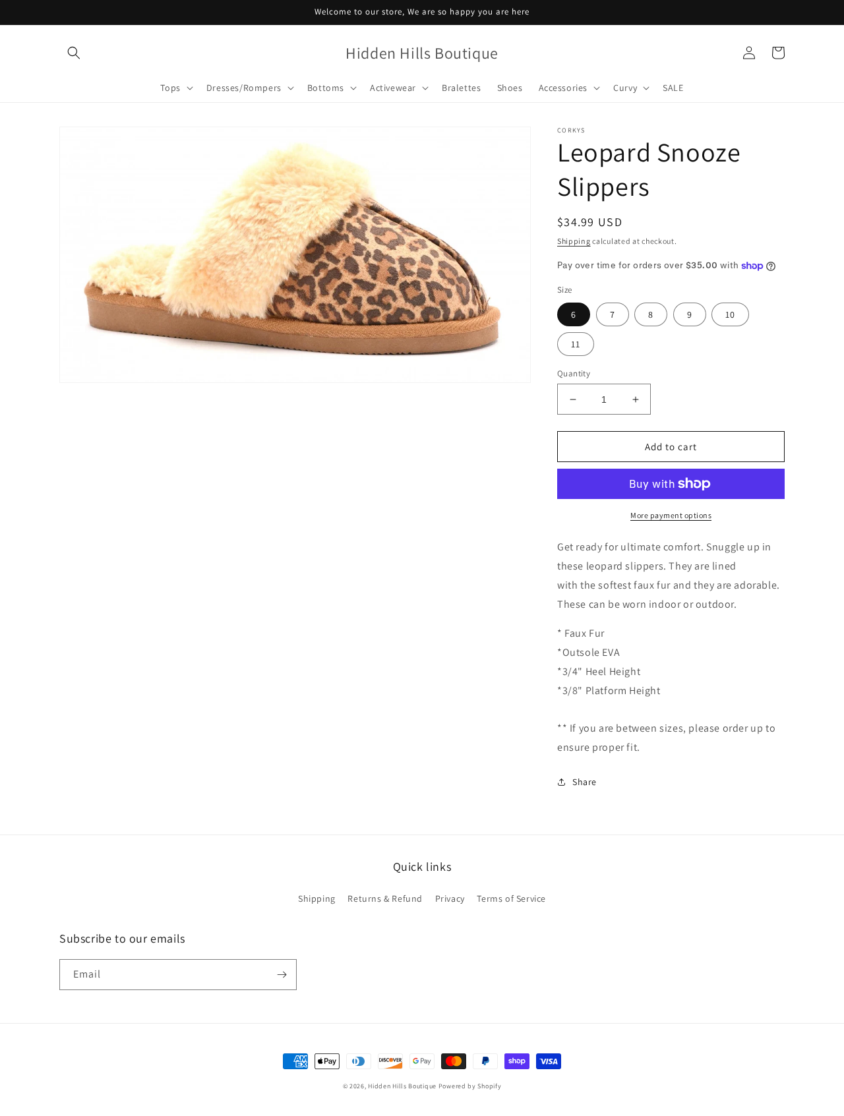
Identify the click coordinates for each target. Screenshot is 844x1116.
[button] (73, 52)
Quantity (573, 373)
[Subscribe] (281, 974)
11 (575, 344)
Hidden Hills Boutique (402, 1086)
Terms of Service (511, 898)
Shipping (574, 241)
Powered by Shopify (470, 1086)
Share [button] (584, 782)
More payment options (670, 515)
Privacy (450, 898)
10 (730, 314)
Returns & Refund (385, 898)
